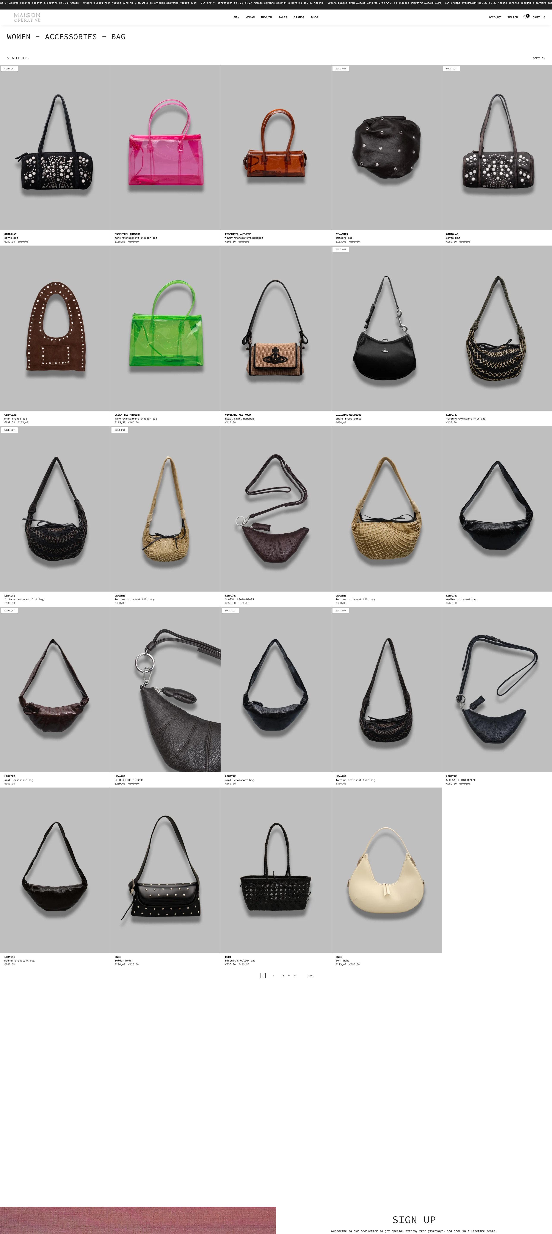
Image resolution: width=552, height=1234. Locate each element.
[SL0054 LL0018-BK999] (497, 689)
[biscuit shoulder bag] (276, 870)
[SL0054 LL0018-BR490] (165, 689)
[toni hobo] (386, 870)
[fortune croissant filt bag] (497, 328)
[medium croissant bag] (497, 509)
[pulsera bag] (386, 147)
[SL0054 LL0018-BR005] (276, 509)
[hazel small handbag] (276, 328)
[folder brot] (165, 870)
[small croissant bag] (55, 689)
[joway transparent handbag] (276, 147)
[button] (237, 17)
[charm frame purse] (386, 328)
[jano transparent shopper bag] (165, 147)
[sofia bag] (55, 147)
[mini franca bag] (55, 328)
